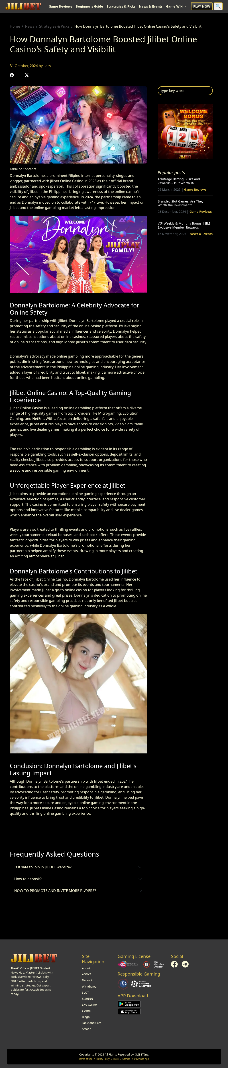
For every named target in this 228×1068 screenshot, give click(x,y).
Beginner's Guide (89, 6)
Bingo (86, 1017)
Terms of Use (85, 1059)
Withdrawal (89, 986)
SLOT (85, 992)
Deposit (87, 980)
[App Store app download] (129, 1011)
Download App (141, 1059)
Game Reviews (60, 6)
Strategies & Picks (121, 6)
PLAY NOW (201, 6)
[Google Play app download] (129, 1004)
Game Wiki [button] (175, 6)
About (86, 968)
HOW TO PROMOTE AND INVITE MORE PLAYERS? (55, 890)
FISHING (87, 998)
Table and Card (92, 1023)
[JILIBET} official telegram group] (185, 964)
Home (15, 26)
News (29, 26)
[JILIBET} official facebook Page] (174, 964)
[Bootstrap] (34, 958)
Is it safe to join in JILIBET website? (42, 867)
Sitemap (126, 1059)
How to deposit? (28, 878)
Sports (86, 1011)
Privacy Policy (103, 1059)
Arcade (86, 1029)
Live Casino (89, 1005)
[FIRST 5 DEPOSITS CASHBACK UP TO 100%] (185, 131)
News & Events (151, 6)
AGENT (86, 974)
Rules (116, 1059)
